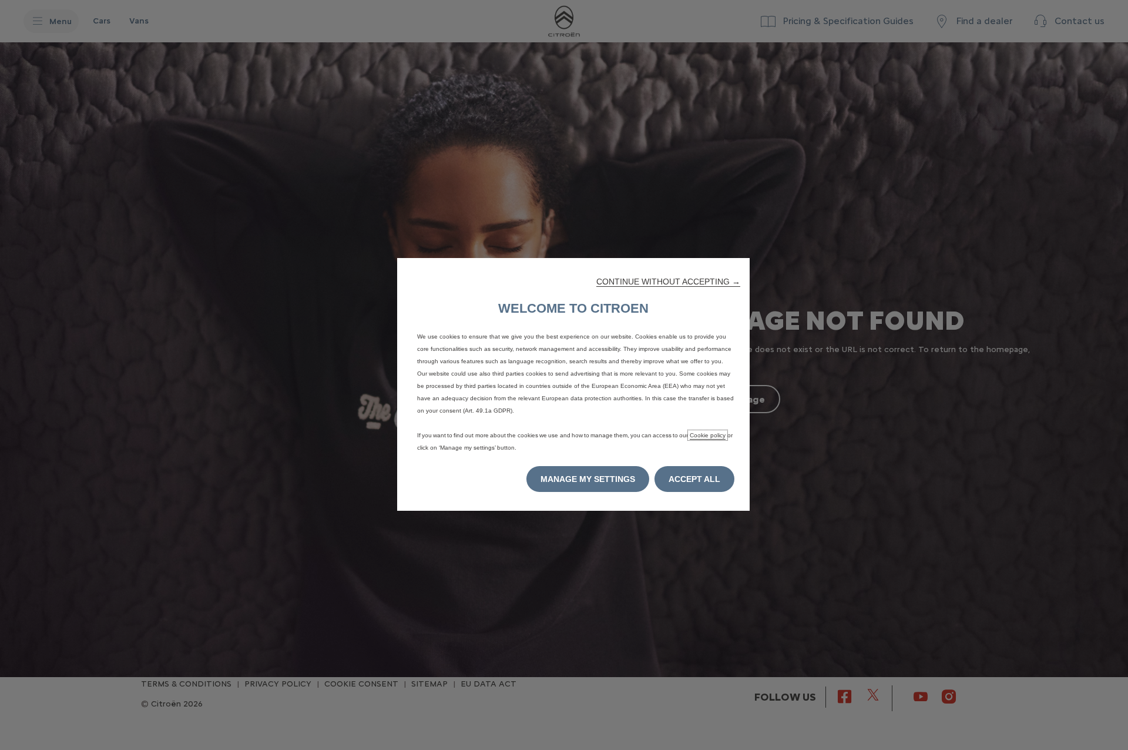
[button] (668, 281)
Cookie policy (708, 435)
